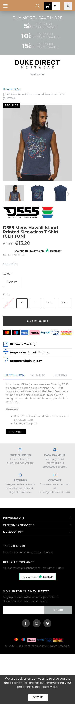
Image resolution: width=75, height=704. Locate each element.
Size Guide (10, 263)
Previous (7, 194)
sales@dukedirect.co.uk (55, 492)
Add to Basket (37, 321)
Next (68, 194)
